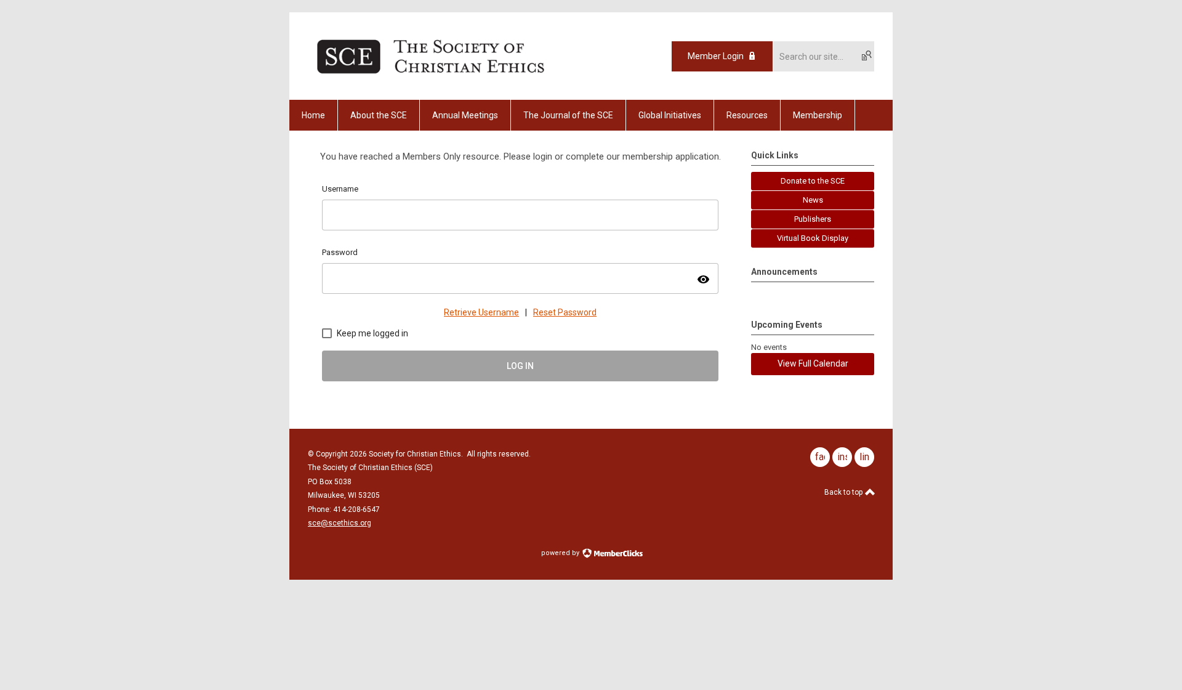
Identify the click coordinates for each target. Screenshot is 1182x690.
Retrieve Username (481, 312)
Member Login (716, 56)
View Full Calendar (813, 363)
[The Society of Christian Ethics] (430, 78)
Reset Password (565, 312)
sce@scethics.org (339, 523)
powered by (561, 553)
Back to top (844, 492)
